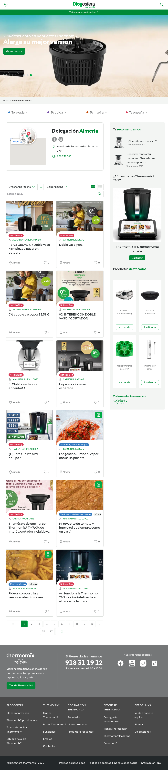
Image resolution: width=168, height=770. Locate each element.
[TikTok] (154, 663)
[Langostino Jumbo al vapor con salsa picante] (80, 429)
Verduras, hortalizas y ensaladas (75, 514)
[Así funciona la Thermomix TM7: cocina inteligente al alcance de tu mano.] (80, 569)
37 (51, 631)
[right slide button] (15, 75)
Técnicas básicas (18, 584)
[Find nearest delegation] (6, 4)
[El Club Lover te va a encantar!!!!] (29, 359)
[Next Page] (62, 631)
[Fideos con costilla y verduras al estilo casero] (29, 569)
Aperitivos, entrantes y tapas (74, 444)
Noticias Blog (16, 235)
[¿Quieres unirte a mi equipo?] (29, 429)
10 (92, 623)
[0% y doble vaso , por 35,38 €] (29, 290)
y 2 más (33, 584)
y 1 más (98, 514)
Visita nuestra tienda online (82, 12)
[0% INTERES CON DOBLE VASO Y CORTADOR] (80, 290)
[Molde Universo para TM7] (124, 349)
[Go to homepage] (84, 5)
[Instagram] (143, 663)
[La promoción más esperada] (80, 359)
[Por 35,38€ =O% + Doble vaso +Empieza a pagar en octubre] (29, 220)
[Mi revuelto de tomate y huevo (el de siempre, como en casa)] (80, 499)
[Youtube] (132, 663)
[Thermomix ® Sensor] (150, 349)
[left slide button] (6, 75)
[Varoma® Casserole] (150, 293)
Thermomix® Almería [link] (22, 100)
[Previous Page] (13, 624)
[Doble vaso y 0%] (80, 220)
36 (43, 631)
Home (6, 100)
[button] (162, 4)
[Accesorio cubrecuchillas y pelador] (124, 293)
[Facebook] (120, 663)
